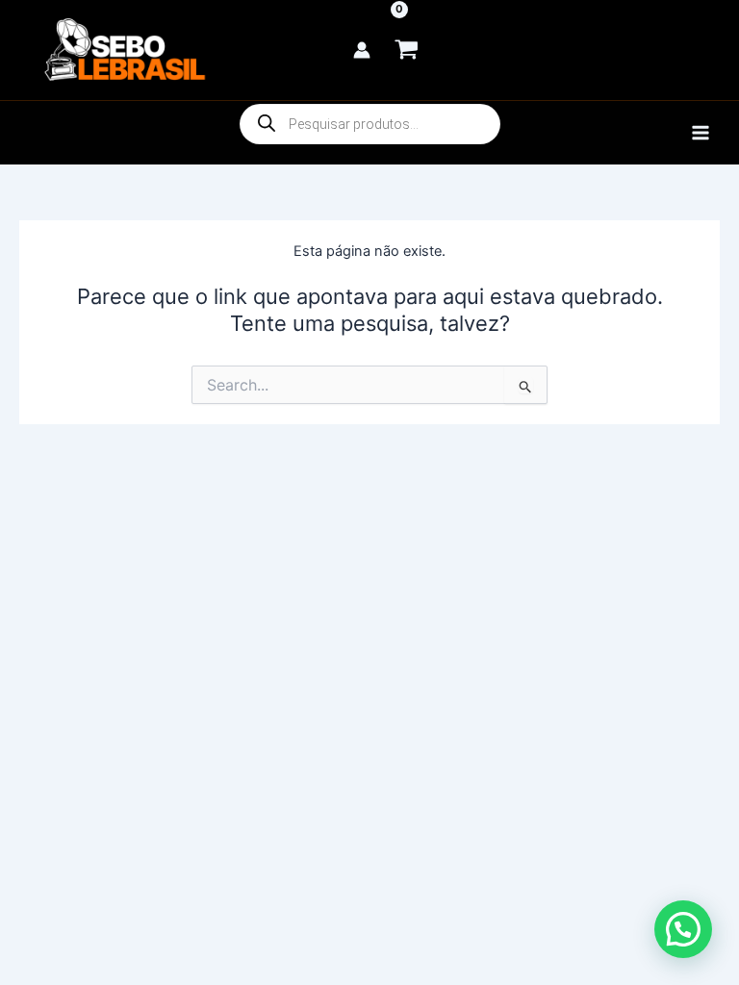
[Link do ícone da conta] (361, 50)
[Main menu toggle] (700, 133)
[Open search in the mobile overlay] (370, 124)
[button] (683, 929)
